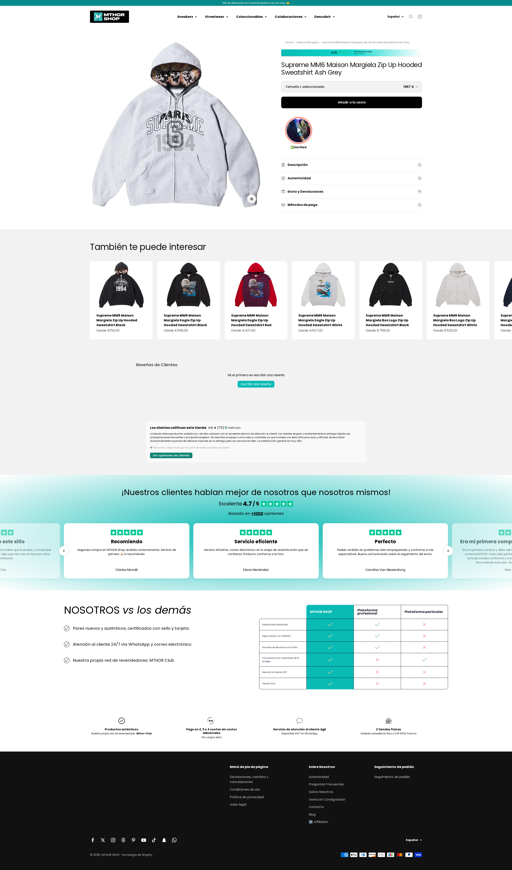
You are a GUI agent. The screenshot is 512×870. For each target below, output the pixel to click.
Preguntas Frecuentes (326, 784)
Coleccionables (249, 16)
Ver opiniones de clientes (171, 455)
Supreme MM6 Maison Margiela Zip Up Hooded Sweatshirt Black (116, 320)
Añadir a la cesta (352, 102)
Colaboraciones (288, 16)
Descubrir (322, 16)
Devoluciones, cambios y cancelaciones (249, 779)
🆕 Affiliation (318, 822)
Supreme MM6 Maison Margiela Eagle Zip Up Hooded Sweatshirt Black (185, 320)
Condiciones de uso (245, 789)
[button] (64, 551)
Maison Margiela (307, 42)
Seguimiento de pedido (392, 777)
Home (289, 42)
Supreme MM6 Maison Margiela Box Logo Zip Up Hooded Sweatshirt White (455, 320)
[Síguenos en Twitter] (103, 840)
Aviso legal (238, 804)
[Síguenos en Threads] (123, 840)
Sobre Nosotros (321, 792)
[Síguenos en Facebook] (92, 840)
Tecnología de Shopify (136, 855)
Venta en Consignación (327, 799)
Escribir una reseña (256, 384)
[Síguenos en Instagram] (113, 840)
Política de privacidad (247, 797)
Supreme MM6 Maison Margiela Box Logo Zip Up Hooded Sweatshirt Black (387, 320)
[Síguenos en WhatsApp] (174, 840)
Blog (312, 814)
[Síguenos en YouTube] (143, 840)
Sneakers (185, 16)
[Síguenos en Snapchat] (164, 840)
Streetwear (214, 16)
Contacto (316, 807)
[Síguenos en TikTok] (154, 840)
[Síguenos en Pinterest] (133, 840)
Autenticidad (319, 777)
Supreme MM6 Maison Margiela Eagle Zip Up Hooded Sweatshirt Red (251, 320)
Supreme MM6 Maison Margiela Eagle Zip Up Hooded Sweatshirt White (320, 320)
